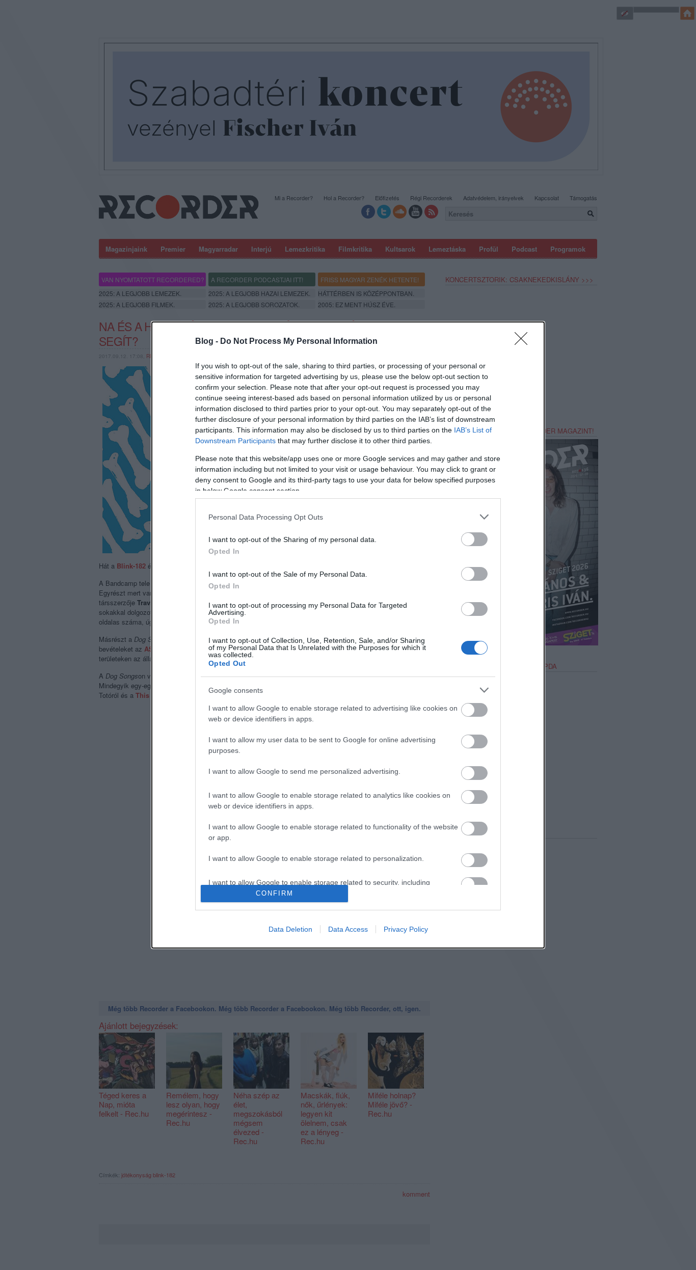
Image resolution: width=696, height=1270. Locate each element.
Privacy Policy (406, 929)
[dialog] (348, 635)
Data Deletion (290, 929)
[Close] (524, 342)
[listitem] (348, 516)
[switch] (474, 539)
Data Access (348, 929)
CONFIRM (274, 893)
